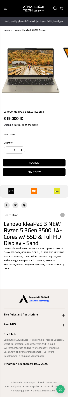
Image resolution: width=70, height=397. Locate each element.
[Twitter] (15, 205)
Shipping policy (21, 390)
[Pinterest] (24, 205)
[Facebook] (7, 205)
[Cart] (61, 8)
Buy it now (34, 172)
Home (7, 30)
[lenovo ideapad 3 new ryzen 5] (30, 70)
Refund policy (14, 386)
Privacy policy (32, 386)
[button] (6, 8)
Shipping (8, 124)
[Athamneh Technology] (33, 8)
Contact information (44, 390)
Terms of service (52, 386)
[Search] (55, 8)
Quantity (8, 143)
